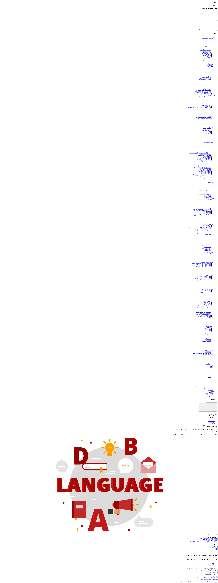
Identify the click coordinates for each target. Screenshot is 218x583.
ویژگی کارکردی (208, 568)
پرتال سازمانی (212, 422)
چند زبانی (213, 423)
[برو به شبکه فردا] (215, 20)
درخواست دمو (206, 570)
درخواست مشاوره (200, 570)
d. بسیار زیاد (213, 565)
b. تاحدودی (213, 563)
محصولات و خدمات (211, 421)
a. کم (214, 562)
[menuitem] (212, 35)
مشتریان (212, 569)
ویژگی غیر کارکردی (201, 568)
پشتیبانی (209, 569)
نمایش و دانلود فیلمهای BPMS (191, 568)
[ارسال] (208, 407)
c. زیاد (214, 564)
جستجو (214, 5)
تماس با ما (211, 570)
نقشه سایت (205, 569)
